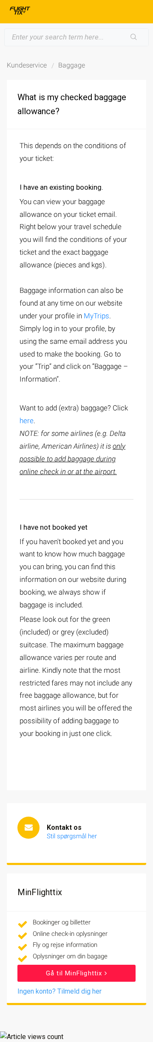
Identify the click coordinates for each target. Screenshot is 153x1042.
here (27, 420)
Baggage (71, 65)
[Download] (61, 527)
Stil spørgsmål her (72, 836)
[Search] (133, 37)
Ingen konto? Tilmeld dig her (59, 991)
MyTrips (96, 316)
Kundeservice (27, 65)
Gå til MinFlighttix (75, 973)
